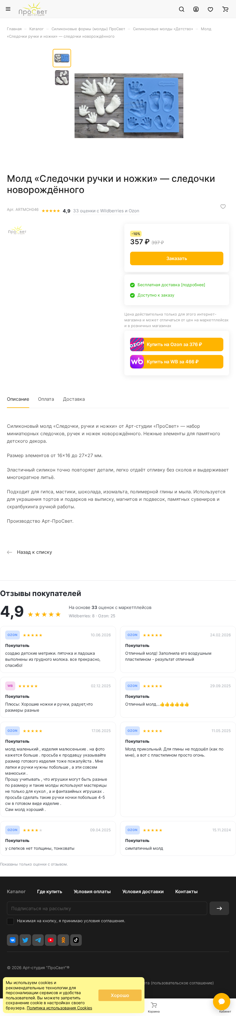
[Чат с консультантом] (221, 1001)
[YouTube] (50, 940)
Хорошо (120, 995)
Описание (18, 399)
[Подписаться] (219, 908)
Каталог (16, 891)
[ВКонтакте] (12, 940)
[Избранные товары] (210, 9)
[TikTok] (76, 940)
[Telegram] (38, 940)
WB (10, 686)
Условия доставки (143, 891)
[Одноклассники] (63, 940)
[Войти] (196, 9)
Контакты (186, 891)
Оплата (46, 399)
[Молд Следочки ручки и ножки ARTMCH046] (129, 106)
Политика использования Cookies (59, 1007)
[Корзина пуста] (225, 9)
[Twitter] (25, 940)
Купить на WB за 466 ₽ (173, 361)
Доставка (74, 399)
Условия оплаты (92, 891)
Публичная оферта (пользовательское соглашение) (163, 982)
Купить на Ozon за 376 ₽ (174, 344)
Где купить (49, 891)
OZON (12, 635)
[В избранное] (223, 206)
